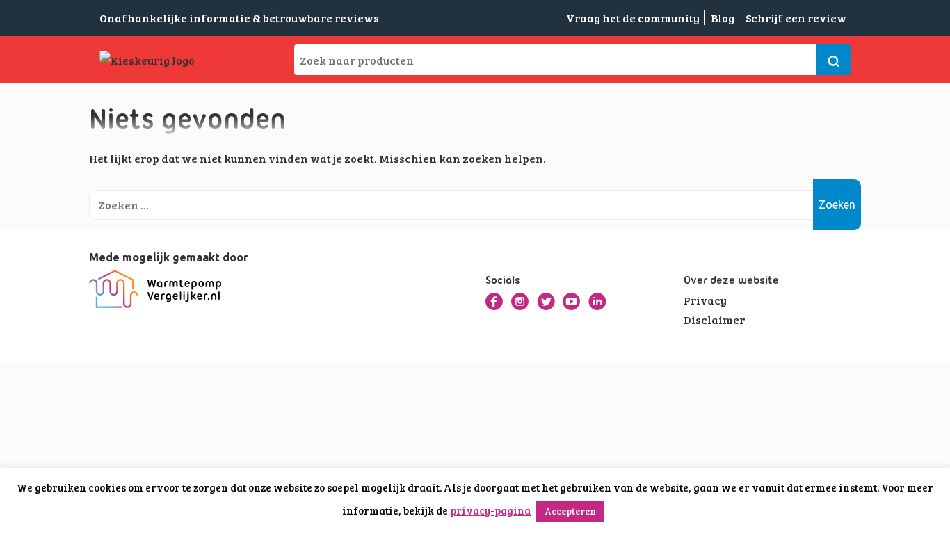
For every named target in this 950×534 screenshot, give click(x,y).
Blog (722, 17)
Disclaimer (714, 319)
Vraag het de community (633, 17)
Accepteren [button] (570, 511)
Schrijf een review (796, 17)
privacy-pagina (490, 510)
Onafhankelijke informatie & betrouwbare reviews (239, 17)
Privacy (705, 300)
